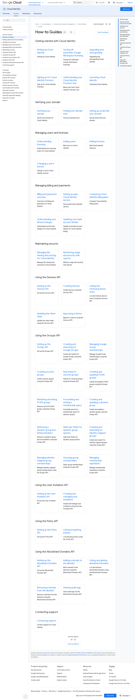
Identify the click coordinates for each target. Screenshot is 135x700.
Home (37, 24)
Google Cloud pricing (37, 673)
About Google (35, 691)
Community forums (63, 670)
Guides (16, 13)
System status (62, 680)
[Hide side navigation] (25, 696)
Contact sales (35, 680)
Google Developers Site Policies (76, 655)
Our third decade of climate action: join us (86, 691)
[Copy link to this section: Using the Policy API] (60, 521)
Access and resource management (64, 24)
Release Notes (62, 677)
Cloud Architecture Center (91, 680)
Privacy (44, 691)
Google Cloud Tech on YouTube (119, 683)
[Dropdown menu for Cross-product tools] (65, 2)
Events (111, 673)
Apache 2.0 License (48, 655)
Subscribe (110, 696)
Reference (26, 13)
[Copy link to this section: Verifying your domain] (62, 102)
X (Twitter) (112, 677)
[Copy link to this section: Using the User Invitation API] (70, 485)
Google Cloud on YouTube (117, 680)
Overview (6, 13)
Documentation (46, 24)
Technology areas (34, 2)
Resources (38, 13)
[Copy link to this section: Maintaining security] (60, 244)
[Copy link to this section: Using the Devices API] (62, 277)
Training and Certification (91, 683)
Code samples (87, 677)
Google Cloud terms (64, 691)
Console (102, 2)
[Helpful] (106, 24)
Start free (126, 9)
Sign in (130, 2)
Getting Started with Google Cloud (94, 673)
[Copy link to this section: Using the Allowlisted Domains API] (76, 552)
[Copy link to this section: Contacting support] (60, 612)
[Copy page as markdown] (71, 32)
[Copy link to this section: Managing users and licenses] (70, 133)
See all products (36, 670)
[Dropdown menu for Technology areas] (43, 2)
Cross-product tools (55, 2)
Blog (110, 670)
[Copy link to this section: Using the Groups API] (62, 335)
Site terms (52, 691)
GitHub (85, 670)
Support (59, 673)
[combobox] (83, 2)
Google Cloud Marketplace (39, 677)
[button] (14, 39)
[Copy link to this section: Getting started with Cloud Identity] (77, 41)
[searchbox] (14, 20)
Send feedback (103, 32)
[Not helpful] (109, 24)
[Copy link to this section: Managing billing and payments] (72, 185)
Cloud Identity (13, 9)
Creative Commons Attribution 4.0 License (88, 653)
